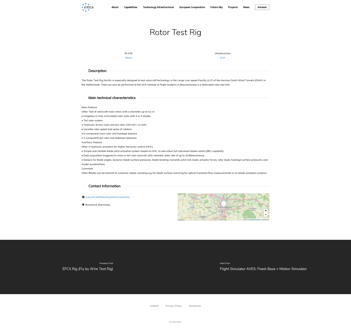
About (115, 7)
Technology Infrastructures (158, 7)
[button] (266, 211)
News (246, 7)
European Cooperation (192, 7)
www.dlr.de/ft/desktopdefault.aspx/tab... (108, 197)
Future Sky (216, 7)
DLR (222, 57)
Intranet (262, 7)
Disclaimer (195, 305)
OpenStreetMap (255, 219)
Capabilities (130, 7)
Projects (233, 7)
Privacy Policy (174, 305)
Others (128, 57)
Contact (154, 305)
